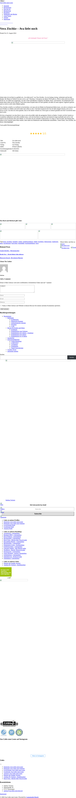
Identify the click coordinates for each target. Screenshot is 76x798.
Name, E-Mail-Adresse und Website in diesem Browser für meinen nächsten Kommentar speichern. (31, 305)
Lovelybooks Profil (9, 525)
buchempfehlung (30, 243)
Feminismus (14, 346)
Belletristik (10, 318)
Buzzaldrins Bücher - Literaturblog (14, 541)
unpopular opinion (12, 351)
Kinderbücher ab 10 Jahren (19, 336)
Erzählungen (15, 319)
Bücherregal (7, 11)
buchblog (41, 241)
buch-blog (14, 243)
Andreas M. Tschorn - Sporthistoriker (15, 565)
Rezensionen (7, 7)
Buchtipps (7, 12)
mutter (20, 241)
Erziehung (14, 329)
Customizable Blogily (32, 797)
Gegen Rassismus (16, 341)
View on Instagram (38, 756)
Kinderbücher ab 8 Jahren (18, 334)
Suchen (2, 354)
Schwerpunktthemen (13, 339)
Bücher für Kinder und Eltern (16, 328)
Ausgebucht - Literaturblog (12, 533)
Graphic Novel (11, 349)
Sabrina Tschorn (10, 500)
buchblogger (7, 243)
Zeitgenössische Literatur (18, 323)
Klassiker (14, 324)
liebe (1, 243)
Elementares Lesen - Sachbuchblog (14, 545)
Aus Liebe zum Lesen (6, 3)
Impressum (7, 19)
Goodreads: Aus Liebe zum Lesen (14, 772)
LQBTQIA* (15, 343)
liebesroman (47, 241)
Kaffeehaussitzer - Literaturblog (13, 546)
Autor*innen (7, 16)
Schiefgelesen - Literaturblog (12, 555)
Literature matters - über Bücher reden (15, 548)
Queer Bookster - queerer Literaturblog (15, 553)
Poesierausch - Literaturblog (12, 552)
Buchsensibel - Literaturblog (12, 538)
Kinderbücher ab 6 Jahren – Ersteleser (22, 333)
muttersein (55, 241)
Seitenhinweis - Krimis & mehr (13, 557)
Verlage (6, 17)
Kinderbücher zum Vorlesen (19, 331)
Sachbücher (10, 338)
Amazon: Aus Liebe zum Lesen (13, 773)
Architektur (14, 344)
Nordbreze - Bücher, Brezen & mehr (14, 550)
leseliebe (15, 241)
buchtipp (9, 241)
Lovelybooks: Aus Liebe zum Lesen (14, 770)
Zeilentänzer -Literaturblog (11, 558)
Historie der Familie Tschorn (12, 563)
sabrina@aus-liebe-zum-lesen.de (13, 791)
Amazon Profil (8, 528)
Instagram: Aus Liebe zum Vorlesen (14, 523)
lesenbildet (21, 243)
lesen (4, 241)
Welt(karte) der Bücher (10, 14)
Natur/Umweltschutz (17, 348)
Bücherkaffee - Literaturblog (12, 543)
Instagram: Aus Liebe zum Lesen (13, 522)
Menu (2, 1)
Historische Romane (17, 321)
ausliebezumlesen (28, 241)
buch (37, 243)
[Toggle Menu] (0, 764)
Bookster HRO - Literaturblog (12, 535)
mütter (35, 241)
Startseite (6, 6)
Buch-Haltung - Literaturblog (12, 536)
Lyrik (12, 326)
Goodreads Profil (9, 527)
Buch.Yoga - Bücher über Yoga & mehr (15, 540)
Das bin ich (7, 9)
